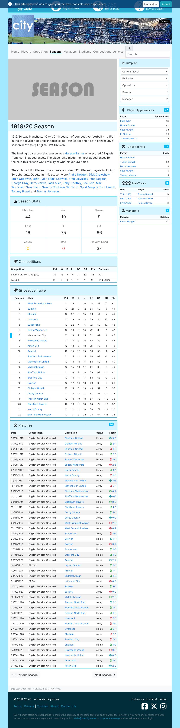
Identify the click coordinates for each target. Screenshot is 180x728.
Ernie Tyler (39, 178)
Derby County (35, 393)
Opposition (40, 51)
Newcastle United (37, 340)
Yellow (28, 242)
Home (15, 51)
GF (63, 226)
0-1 (114, 485)
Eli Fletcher (125, 134)
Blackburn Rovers (37, 404)
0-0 (114, 496)
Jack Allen (54, 183)
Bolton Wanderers (37, 330)
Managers (70, 51)
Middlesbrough (36, 366)
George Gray (19, 183)
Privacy (29, 706)
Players (26, 51)
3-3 (114, 438)
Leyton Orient (72, 565)
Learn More (150, 4)
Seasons (56, 51)
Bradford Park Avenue (40, 356)
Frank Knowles (57, 178)
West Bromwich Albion (40, 303)
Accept (166, 4)
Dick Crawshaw (99, 174)
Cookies (42, 706)
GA (99, 226)
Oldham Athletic (36, 388)
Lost (28, 226)
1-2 (114, 533)
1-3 (114, 448)
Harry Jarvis (38, 183)
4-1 (114, 470)
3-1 (114, 443)
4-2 (114, 491)
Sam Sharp (33, 187)
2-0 (114, 597)
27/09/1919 (125, 203)
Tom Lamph (107, 187)
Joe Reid (88, 183)
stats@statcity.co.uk (85, 718)
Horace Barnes (74, 153)
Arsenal (32, 351)
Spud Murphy (89, 187)
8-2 (114, 501)
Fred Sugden (97, 178)
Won (63, 210)
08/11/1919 (125, 198)
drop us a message (110, 718)
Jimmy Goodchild (128, 138)
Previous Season (26, 675)
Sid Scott (72, 187)
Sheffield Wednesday (39, 414)
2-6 (114, 464)
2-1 (114, 628)
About (54, 706)
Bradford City (35, 377)
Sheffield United (37, 372)
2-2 (114, 560)
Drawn (99, 210)
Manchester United (38, 361)
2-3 (114, 523)
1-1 (114, 538)
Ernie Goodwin (21, 178)
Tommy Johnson (48, 191)
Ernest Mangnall (128, 221)
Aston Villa (33, 345)
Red (63, 242)
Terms (18, 706)
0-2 (114, 528)
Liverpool (33, 319)
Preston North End (38, 398)
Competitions (102, 51)
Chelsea (32, 314)
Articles (118, 51)
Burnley (32, 308)
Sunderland (34, 324)
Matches (28, 210)
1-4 (114, 459)
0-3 (114, 581)
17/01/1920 (125, 194)
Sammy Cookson (53, 187)
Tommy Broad (20, 191)
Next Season (103, 675)
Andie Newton (78, 174)
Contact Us (68, 706)
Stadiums (85, 51)
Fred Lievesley (78, 178)
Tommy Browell (127, 162)
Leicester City (72, 581)
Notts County (35, 409)
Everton (32, 383)
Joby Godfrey (72, 183)
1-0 (114, 549)
